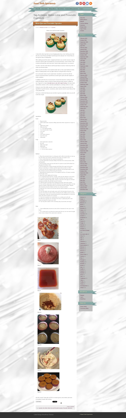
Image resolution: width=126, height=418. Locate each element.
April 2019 (82, 71)
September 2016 (84, 128)
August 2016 (83, 130)
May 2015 (82, 158)
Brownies (82, 208)
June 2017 (82, 112)
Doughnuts (82, 217)
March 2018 (83, 95)
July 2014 (82, 176)
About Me (38, 8)
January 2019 (83, 77)
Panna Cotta (83, 254)
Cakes (81, 210)
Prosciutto (65, 408)
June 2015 (82, 156)
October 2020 (83, 55)
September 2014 (84, 172)
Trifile (81, 280)
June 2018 (82, 90)
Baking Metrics (52, 8)
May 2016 (82, 136)
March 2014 (83, 184)
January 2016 (83, 143)
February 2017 (83, 119)
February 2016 (83, 141)
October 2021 (83, 40)
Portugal (82, 259)
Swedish (82, 272)
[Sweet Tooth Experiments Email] (87, 3)
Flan (81, 219)
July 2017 (82, 110)
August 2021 (83, 43)
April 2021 (82, 45)
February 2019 (83, 75)
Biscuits (82, 202)
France (82, 221)
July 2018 (82, 88)
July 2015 (82, 154)
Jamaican (82, 241)
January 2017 (83, 121)
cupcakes (41, 408)
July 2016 (82, 132)
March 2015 (83, 161)
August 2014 (83, 174)
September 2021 (84, 42)
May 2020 (82, 64)
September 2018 (84, 84)
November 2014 (84, 169)
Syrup (81, 274)
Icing (81, 236)
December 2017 (84, 101)
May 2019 (82, 69)
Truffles (82, 282)
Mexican (82, 247)
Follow (39, 401)
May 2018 (82, 91)
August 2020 (83, 58)
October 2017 (83, 104)
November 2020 (84, 53)
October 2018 (83, 82)
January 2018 (83, 99)
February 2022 (83, 38)
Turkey (81, 283)
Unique (82, 287)
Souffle (82, 269)
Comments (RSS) (84, 308)
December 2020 (84, 51)
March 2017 (83, 117)
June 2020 (82, 62)
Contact (81, 8)
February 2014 (83, 185)
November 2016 (84, 125)
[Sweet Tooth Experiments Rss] (90, 3)
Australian (82, 201)
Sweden (82, 271)
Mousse (82, 250)
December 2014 (84, 167)
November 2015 (84, 147)
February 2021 (83, 47)
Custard (82, 215)
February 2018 (83, 97)
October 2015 (83, 149)
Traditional (82, 278)
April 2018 (82, 93)
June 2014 (82, 178)
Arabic (81, 199)
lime (44, 408)
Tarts (81, 276)
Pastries (82, 256)
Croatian (82, 212)
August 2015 (83, 152)
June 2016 (82, 134)
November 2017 (84, 102)
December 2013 (84, 189)
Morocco (82, 248)
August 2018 (83, 86)
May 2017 (82, 114)
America (82, 197)
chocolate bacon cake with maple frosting (57, 83)
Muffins (82, 252)
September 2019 (84, 66)
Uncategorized (83, 285)
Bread (81, 206)
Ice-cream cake (84, 234)
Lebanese (82, 243)
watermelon (70, 408)
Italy (81, 237)
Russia (81, 265)
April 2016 (82, 138)
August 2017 (83, 108)
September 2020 (84, 56)
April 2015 (82, 160)
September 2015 (84, 150)
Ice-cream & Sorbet (84, 230)
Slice (81, 267)
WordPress (82, 299)
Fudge (81, 223)
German (82, 224)
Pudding (82, 261)
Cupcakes (53, 27)
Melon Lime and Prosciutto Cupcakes (48, 23)
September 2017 (84, 106)
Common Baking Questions (71, 8)
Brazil (81, 204)
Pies (81, 258)
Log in (81, 297)
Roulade (82, 263)
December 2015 (84, 145)
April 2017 (82, 115)
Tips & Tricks (61, 8)
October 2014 (83, 171)
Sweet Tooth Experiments (44, 3)
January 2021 (83, 49)
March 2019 (83, 73)
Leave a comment (70, 406)
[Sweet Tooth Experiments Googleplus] (80, 3)
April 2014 (82, 182)
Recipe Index (45, 8)
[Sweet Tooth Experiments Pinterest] (83, 3)
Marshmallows (83, 245)
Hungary (82, 228)
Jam (81, 239)
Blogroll (82, 21)
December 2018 (84, 79)
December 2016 (84, 123)
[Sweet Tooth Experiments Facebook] (77, 3)
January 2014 (83, 187)
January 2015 (83, 165)
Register (82, 295)
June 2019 (82, 67)
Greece (82, 226)
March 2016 (83, 139)
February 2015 (83, 163)
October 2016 (83, 126)
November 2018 (84, 80)
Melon (46, 408)
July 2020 (82, 60)
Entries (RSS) (83, 306)
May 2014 (82, 180)
